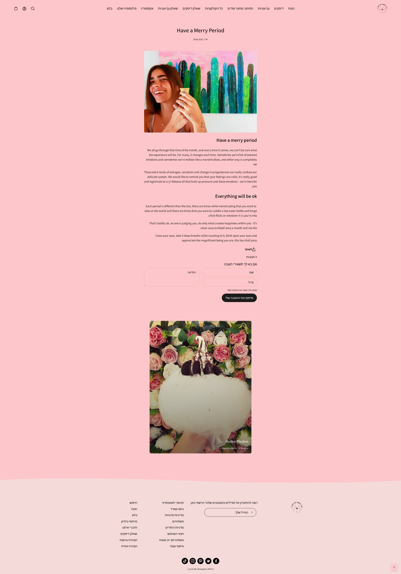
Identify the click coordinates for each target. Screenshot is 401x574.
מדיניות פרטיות (174, 515)
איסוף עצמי (177, 546)
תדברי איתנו (129, 527)
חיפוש (133, 503)
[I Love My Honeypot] (382, 8)
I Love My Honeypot (197, 568)
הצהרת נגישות (128, 540)
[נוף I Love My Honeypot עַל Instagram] (193, 561)
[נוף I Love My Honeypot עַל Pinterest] (200, 561)
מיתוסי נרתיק (129, 521)
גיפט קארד (177, 509)
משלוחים (178, 521)
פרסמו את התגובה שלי (239, 298)
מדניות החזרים (174, 527)
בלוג (134, 515)
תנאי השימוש (175, 534)
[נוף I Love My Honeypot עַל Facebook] (216, 561)
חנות (134, 509)
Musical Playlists (237, 441)
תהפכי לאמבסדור (173, 503)
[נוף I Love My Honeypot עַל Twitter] (208, 561)
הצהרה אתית (129, 546)
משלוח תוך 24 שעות (171, 540)
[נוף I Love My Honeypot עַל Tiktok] (185, 561)
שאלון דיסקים (128, 534)
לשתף (248, 249)
